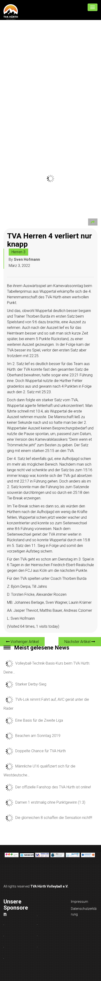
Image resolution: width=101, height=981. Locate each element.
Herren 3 (18, 252)
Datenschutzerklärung (84, 911)
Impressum (79, 901)
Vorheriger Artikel (24, 641)
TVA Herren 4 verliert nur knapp (49, 240)
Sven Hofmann (27, 259)
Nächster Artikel (77, 641)
